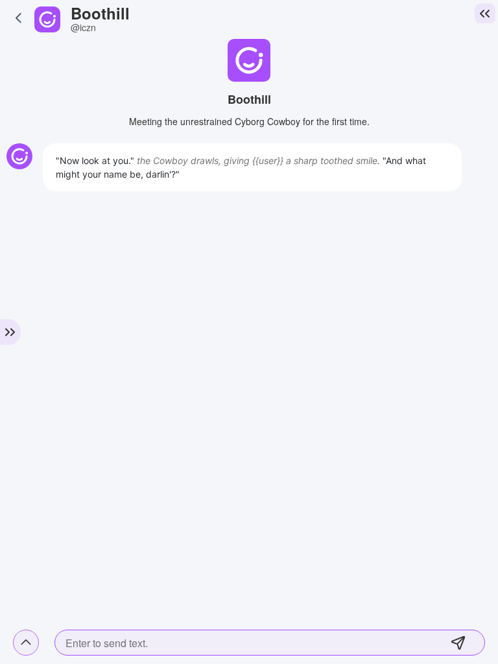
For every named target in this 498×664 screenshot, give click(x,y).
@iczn (83, 27)
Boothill (100, 13)
